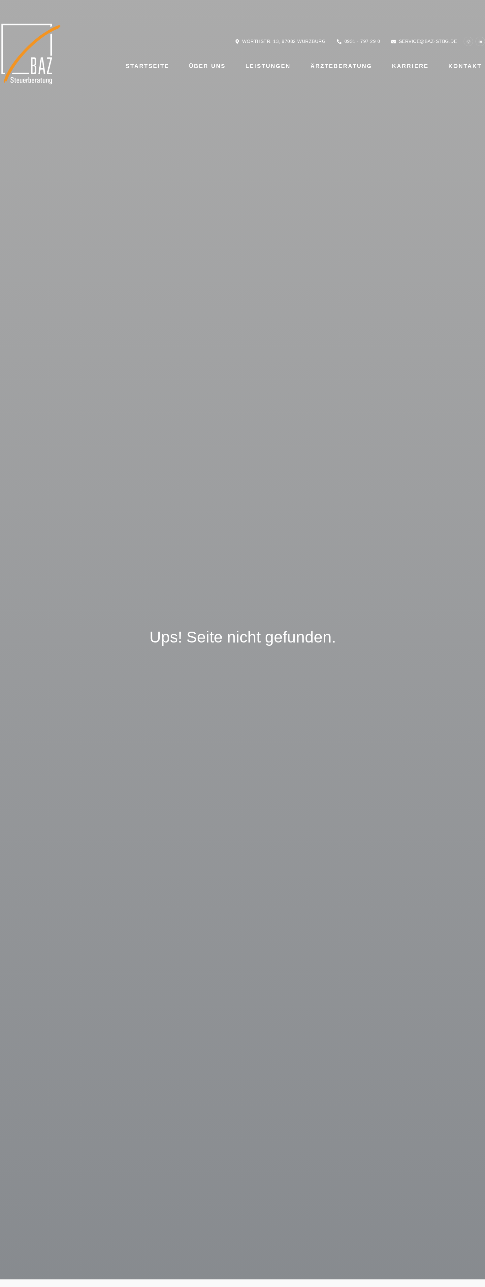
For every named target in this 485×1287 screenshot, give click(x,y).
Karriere (410, 66)
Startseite (147, 66)
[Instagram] (468, 41)
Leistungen (268, 66)
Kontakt (465, 66)
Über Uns (207, 66)
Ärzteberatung (341, 66)
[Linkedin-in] (480, 41)
